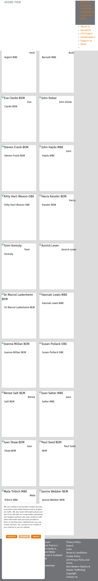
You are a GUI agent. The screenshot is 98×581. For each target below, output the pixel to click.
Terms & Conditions (76, 553)
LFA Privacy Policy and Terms (77, 561)
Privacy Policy (73, 542)
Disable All (24, 536)
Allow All (36, 536)
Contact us (71, 577)
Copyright (71, 573)
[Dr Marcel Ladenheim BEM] (19, 299)
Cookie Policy (73, 556)
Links (69, 549)
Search (70, 546)
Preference (12, 536)
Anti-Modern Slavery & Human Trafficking (78, 568)
